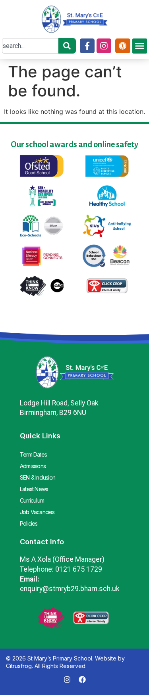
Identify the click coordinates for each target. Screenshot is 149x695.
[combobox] (30, 46)
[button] (139, 46)
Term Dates (33, 454)
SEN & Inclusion (37, 477)
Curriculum (32, 500)
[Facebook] (82, 679)
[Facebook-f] (87, 45)
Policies (29, 523)
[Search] (67, 46)
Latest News (34, 489)
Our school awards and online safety (74, 144)
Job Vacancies (37, 512)
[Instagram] (104, 45)
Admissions (33, 466)
